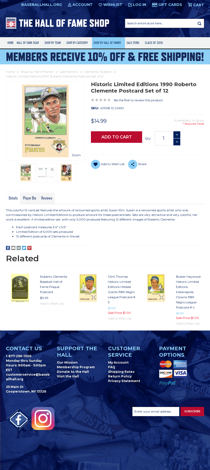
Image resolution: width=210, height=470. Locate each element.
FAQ (111, 367)
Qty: (148, 138)
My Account (118, 362)
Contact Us (24, 348)
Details (13, 198)
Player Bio (29, 198)
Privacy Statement (124, 381)
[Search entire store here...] (199, 23)
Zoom (76, 155)
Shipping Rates (121, 372)
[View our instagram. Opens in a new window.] (43, 418)
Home (10, 43)
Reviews (46, 198)
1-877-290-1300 (19, 356)
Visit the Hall (68, 376)
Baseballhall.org (41, 4)
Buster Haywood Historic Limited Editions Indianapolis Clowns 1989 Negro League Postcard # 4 (188, 292)
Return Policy (120, 376)
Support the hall (77, 351)
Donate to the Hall (73, 372)
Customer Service (124, 351)
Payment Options (172, 351)
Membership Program (76, 367)
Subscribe (192, 411)
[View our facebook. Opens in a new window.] (19, 420)
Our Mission (67, 362)
